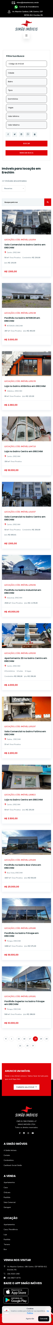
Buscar (26, 143)
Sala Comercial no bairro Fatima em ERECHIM (25, 733)
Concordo (43, 1319)
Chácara (7, 1192)
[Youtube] (33, 1133)
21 (20, 1046)
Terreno (7, 1244)
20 (46, 1039)
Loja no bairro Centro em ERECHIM (23, 451)
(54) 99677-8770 (13, 1278)
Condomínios (9, 1160)
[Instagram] (28, 1133)
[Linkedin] (21, 134)
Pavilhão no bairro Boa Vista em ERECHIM (22, 866)
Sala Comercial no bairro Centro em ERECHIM (24, 246)
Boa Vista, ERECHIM (14, 873)
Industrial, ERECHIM (14, 598)
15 (19, 1039)
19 (41, 1039)
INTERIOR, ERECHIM (14, 326)
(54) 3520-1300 (13, 1274)
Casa (6, 1187)
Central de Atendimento (29, 7)
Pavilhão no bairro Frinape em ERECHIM (21, 934)
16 (24, 1039)
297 (14, 181)
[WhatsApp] (28, 134)
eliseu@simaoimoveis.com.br (28, 2)
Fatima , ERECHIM (13, 739)
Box (5, 1249)
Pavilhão (7, 1197)
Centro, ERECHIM (13, 252)
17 (30, 1039)
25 (27, 1046)
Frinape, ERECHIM (13, 941)
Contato (7, 1155)
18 (35, 1039)
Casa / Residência (11, 1229)
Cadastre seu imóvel (25, 1087)
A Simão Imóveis (10, 1150)
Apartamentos (9, 1182)
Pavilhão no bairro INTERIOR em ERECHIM (22, 319)
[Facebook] (8, 134)
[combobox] (26, 73)
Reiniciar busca (26, 153)
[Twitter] (14, 134)
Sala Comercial (10, 1202)
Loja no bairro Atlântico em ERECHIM (25, 386)
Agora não (30, 1319)
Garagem (7, 1207)
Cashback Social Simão (13, 1165)
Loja (5, 1234)
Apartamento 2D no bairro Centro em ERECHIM (25, 659)
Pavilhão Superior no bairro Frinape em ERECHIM (24, 1003)
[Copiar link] (34, 134)
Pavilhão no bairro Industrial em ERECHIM (22, 591)
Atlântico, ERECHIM (14, 391)
